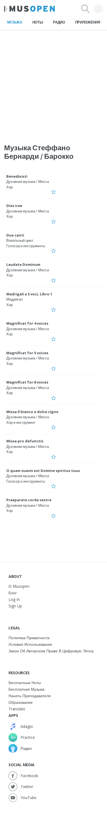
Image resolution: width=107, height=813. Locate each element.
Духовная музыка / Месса (27, 181)
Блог (13, 592)
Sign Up (15, 606)
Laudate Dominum (23, 264)
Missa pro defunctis (24, 441)
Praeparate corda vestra (28, 499)
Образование (21, 702)
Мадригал (14, 299)
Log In (14, 599)
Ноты (37, 22)
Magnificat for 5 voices (27, 352)
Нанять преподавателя (30, 695)
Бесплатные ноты (25, 682)
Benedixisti (16, 176)
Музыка (14, 22)
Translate (17, 708)
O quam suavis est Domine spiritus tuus (43, 470)
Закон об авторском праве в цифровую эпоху (51, 650)
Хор (9, 186)
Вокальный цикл (19, 240)
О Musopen (19, 586)
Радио (59, 22)
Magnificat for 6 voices (27, 382)
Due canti (15, 235)
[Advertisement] (53, 83)
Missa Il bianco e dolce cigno (32, 411)
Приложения (87, 22)
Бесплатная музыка (26, 689)
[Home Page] (29, 9)
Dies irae (14, 205)
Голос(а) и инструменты (25, 245)
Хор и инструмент (20, 422)
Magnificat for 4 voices (27, 323)
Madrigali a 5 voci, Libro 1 (29, 294)
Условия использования (30, 644)
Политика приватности (29, 637)
